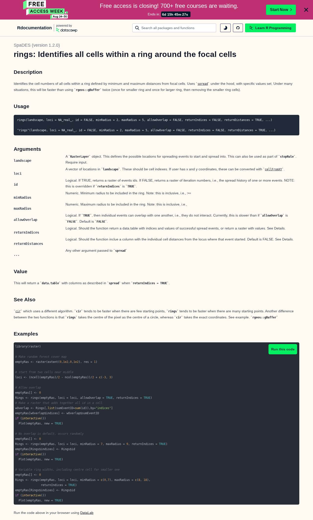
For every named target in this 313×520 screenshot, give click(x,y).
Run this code (283, 349)
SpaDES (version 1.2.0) (37, 45)
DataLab (86, 513)
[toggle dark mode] (225, 27)
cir (18, 311)
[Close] (306, 10)
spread (203, 84)
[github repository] (238, 27)
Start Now (279, 10)
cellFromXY (273, 169)
